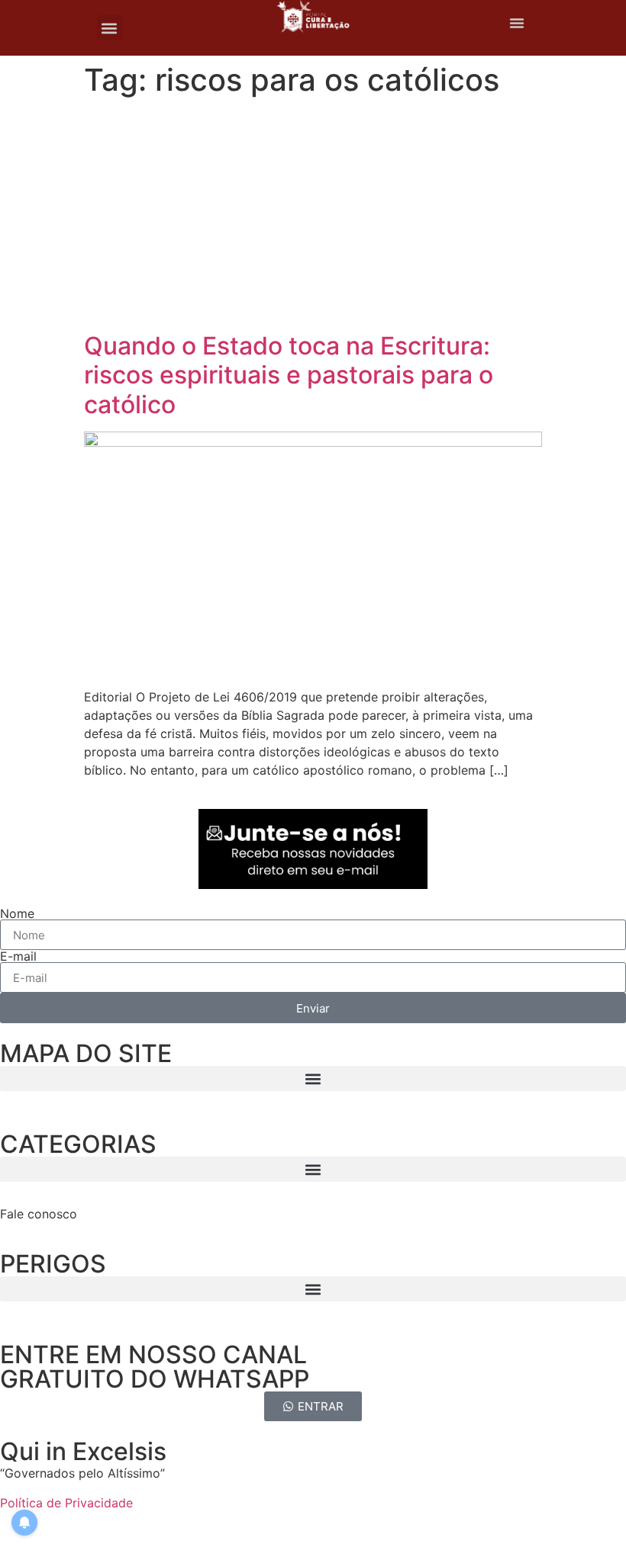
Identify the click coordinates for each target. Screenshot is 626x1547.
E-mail (18, 956)
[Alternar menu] (516, 22)
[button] (109, 27)
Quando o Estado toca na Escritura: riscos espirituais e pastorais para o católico (288, 375)
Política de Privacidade (66, 1502)
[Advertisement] (313, 217)
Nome (17, 913)
